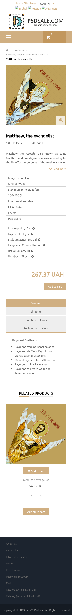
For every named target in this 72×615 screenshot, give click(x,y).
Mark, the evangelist (36, 479)
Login (9, 563)
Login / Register (26, 3)
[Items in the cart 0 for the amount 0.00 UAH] (48, 35)
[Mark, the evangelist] (36, 434)
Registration (13, 570)
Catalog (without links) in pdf (23, 596)
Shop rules (12, 550)
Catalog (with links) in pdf (21, 589)
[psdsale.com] (36, 21)
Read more (59, 168)
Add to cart (55, 286)
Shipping (36, 311)
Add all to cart (36, 511)
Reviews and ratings (36, 328)
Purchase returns (36, 320)
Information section (17, 557)
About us (11, 543)
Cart (8, 583)
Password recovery (17, 576)
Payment (36, 303)
